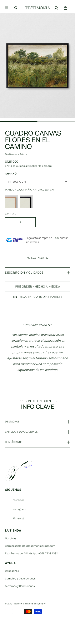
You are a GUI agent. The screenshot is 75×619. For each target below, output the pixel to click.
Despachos (12, 570)
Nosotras (10, 538)
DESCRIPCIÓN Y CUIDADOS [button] (24, 272)
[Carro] (65, 7)
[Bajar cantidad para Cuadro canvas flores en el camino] (9, 222)
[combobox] (38, 181)
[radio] (11, 201)
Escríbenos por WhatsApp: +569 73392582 (31, 553)
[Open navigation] (9, 7)
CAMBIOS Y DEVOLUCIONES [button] (21, 431)
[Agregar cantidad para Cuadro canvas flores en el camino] (30, 222)
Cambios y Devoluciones (20, 578)
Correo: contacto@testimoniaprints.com (30, 545)
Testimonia (18, 603)
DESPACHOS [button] (12, 421)
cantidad (10, 213)
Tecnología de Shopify (34, 603)
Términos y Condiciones (20, 586)
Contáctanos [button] (13, 441)
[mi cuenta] (56, 7)
